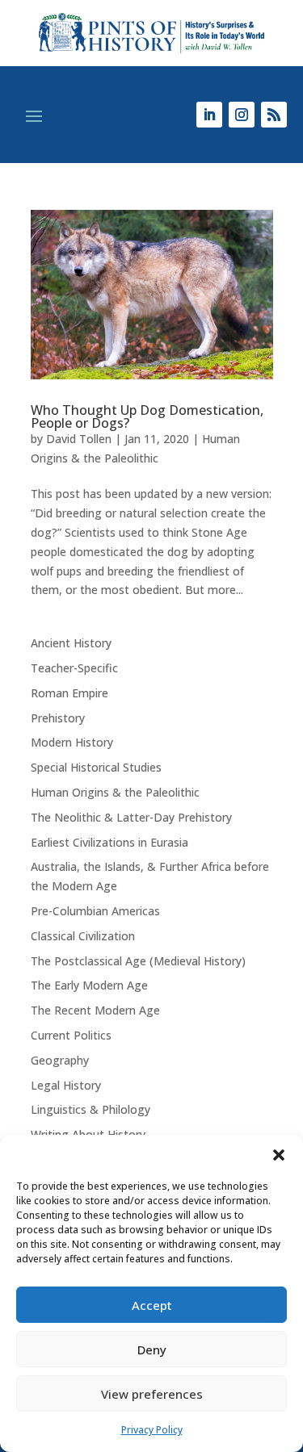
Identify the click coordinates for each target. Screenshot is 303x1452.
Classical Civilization (83, 936)
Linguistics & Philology (90, 1109)
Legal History (66, 1085)
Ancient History (71, 643)
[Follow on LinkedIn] (209, 115)
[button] (279, 1155)
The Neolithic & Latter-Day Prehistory (131, 817)
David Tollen (79, 438)
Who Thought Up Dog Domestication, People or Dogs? (147, 416)
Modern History (72, 742)
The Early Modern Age (89, 985)
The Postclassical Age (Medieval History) (138, 961)
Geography (60, 1060)
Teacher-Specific (74, 668)
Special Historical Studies (96, 767)
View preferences (152, 1394)
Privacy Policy (152, 1430)
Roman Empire (69, 693)
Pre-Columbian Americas (95, 910)
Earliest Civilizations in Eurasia (109, 842)
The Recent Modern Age (95, 1010)
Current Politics (71, 1035)
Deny (151, 1349)
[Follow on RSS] (274, 115)
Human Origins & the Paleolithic (115, 792)
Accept (152, 1305)
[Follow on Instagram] (242, 115)
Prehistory (58, 718)
